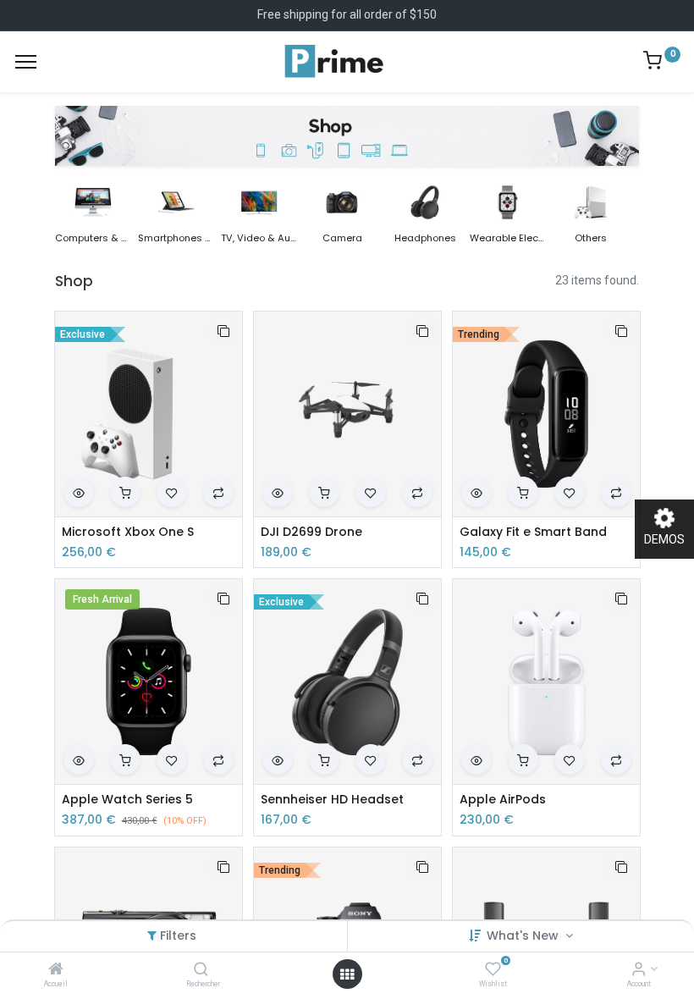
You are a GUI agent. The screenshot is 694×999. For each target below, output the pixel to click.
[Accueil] (55, 970)
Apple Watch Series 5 (127, 800)
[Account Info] (639, 970)
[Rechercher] (201, 970)
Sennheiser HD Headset (332, 800)
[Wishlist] (493, 970)
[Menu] (26, 61)
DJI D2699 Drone (311, 532)
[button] (223, 330)
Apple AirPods (503, 800)
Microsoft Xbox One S (128, 532)
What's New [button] (524, 935)
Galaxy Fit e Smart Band (533, 532)
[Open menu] (347, 974)
